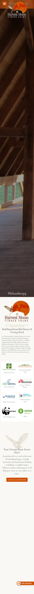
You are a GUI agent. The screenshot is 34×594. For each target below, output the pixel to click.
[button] (5, 4)
